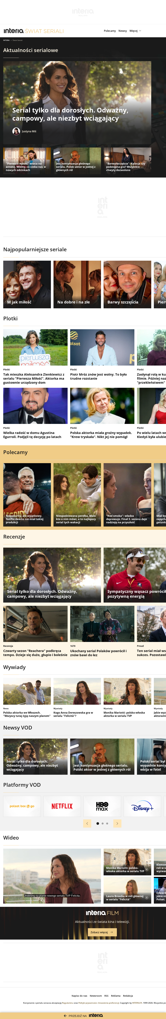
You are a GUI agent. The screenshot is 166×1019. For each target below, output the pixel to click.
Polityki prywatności (87, 1002)
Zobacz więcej (99, 932)
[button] (135, 31)
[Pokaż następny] (117, 823)
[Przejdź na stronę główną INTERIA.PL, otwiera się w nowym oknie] (14, 30)
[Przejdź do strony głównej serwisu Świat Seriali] (44, 30)
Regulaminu (67, 1002)
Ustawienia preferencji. (108, 1003)
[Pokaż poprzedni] (87, 823)
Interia (6, 40)
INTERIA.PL (137, 1002)
